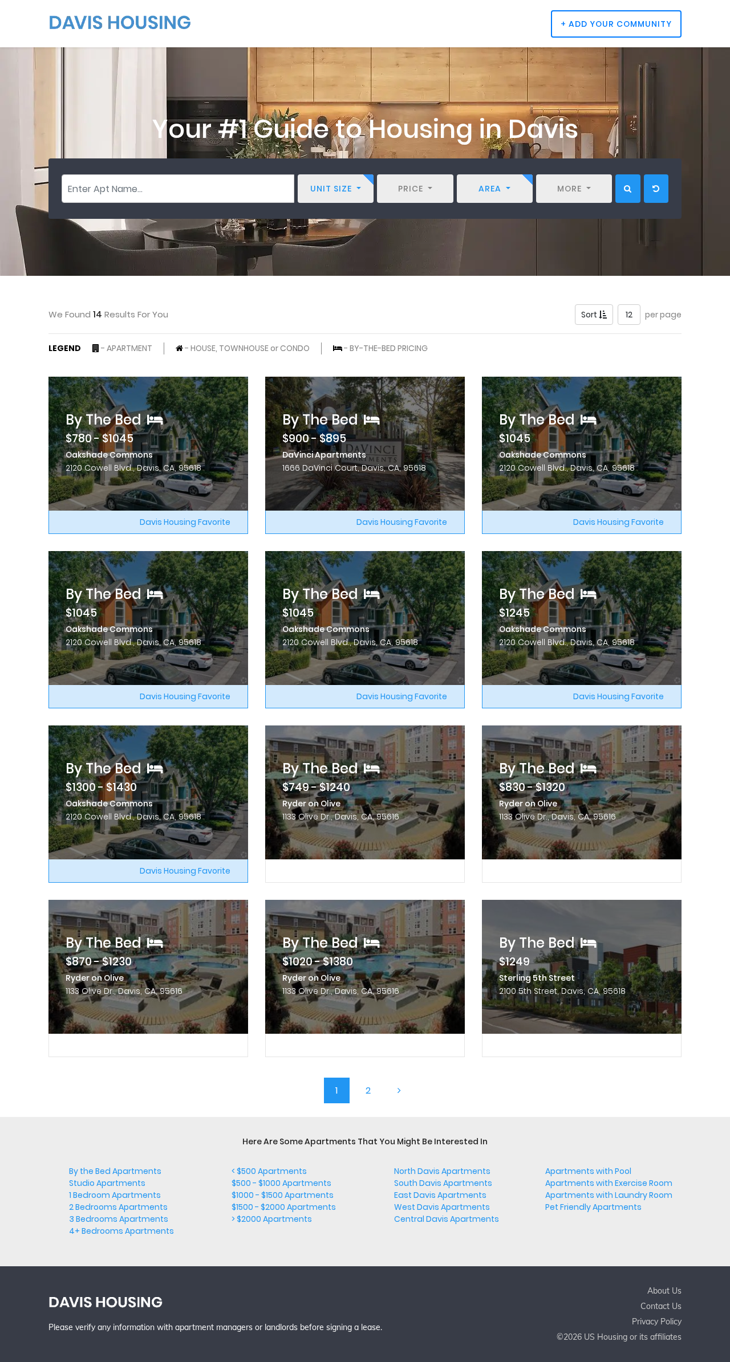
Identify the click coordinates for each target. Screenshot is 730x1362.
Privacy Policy (657, 1321)
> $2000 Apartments (272, 1219)
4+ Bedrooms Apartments (121, 1231)
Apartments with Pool (588, 1171)
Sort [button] (590, 314)
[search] (627, 188)
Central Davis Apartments (446, 1219)
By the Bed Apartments (115, 1171)
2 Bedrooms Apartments (118, 1207)
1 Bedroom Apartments (115, 1195)
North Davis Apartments (442, 1171)
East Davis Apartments (440, 1195)
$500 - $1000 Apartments (281, 1183)
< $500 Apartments (269, 1171)
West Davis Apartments (442, 1207)
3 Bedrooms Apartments (118, 1219)
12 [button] (629, 314)
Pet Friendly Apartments (593, 1207)
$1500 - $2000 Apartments (284, 1207)
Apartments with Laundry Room (608, 1195)
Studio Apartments (107, 1183)
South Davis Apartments (443, 1183)
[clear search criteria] (656, 188)
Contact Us (661, 1306)
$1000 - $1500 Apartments (283, 1195)
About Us (664, 1291)
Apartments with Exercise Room (608, 1183)
